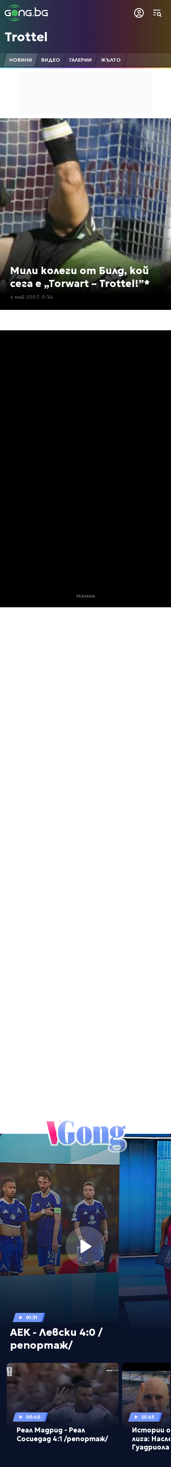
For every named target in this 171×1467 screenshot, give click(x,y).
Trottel (26, 37)
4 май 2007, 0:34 (32, 297)
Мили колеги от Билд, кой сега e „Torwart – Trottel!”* (80, 277)
